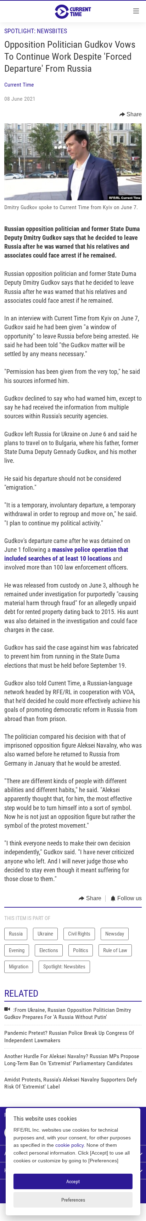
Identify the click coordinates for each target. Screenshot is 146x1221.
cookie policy (69, 1145)
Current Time (19, 84)
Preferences (73, 1200)
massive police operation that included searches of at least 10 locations (66, 554)
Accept (73, 1181)
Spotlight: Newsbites (35, 31)
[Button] (130, 114)
